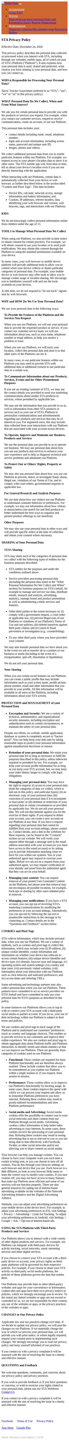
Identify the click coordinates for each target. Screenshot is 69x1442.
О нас (12, 12)
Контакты (61, 29)
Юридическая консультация (26, 19)
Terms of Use (25, 1421)
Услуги (13, 16)
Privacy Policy (45, 1421)
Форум (36, 22)
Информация (17, 25)
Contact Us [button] (8, 1392)
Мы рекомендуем (43, 29)
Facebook (7, 1421)
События (26, 29)
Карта (27, 22)
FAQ (20, 12)
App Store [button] (7, 1427)
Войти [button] (13, 32)
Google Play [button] (23, 1427)
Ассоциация (16, 9)
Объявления (48, 22)
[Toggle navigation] (20, 4)
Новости (14, 29)
